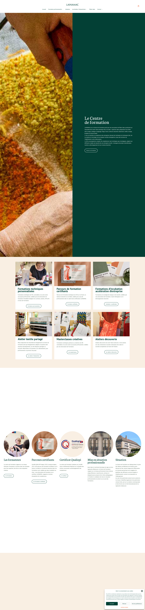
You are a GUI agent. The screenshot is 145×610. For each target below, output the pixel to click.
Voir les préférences (137, 603)
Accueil (44, 9)
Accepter (112, 603)
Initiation (67, 9)
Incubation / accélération (111, 304)
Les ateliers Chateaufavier (34, 356)
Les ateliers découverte (111, 352)
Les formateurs (8, 475)
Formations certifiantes (72, 304)
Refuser (124, 603)
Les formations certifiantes (39, 481)
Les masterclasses (72, 352)
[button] (142, 591)
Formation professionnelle (55, 9)
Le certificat (63, 475)
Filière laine (92, 9)
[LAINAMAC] (72, 5)
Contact (99, 9)
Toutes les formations (91, 150)
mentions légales (124, 607)
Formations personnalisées (34, 306)
